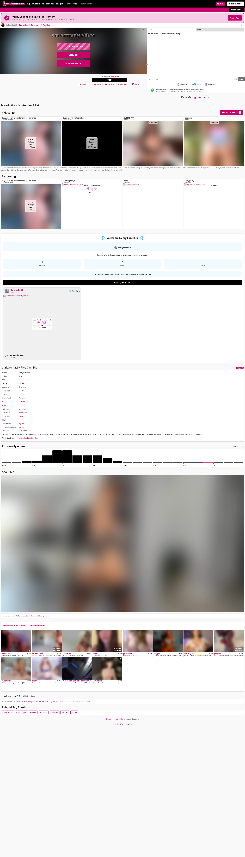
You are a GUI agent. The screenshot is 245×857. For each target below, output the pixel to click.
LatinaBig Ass (21, 712)
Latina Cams (30, 616)
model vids (72, 4)
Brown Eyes (23, 412)
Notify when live (73, 46)
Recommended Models (14, 625)
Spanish (5, 394)
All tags (74, 712)
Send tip (73, 55)
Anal (82, 701)
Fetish (88, 701)
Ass (36, 701)
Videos (26, 25)
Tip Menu (97, 84)
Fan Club (46, 25)
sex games (60, 4)
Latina (64, 701)
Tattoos (21, 427)
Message (110, 84)
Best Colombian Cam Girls (28, 438)
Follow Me (240, 368)
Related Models (37, 625)
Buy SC (137, 84)
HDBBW (33, 712)
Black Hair (22, 409)
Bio (20, 25)
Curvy (21, 416)
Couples (22, 402)
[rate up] (195, 97)
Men (3, 402)
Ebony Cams (44, 616)
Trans (4, 405)
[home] (13, 3)
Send (241, 79)
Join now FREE (235, 4)
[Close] (242, 25)
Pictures (35, 25)
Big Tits (21, 423)
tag (28, 4)
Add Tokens (115, 76)
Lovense (76, 701)
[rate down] (204, 97)
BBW (4, 420)
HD (25, 701)
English (21, 390)
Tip (109, 80)
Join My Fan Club (122, 282)
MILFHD (65, 712)
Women (22, 398)
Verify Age (234, 18)
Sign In (220, 4)
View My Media (73, 63)
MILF (16, 701)
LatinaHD (54, 712)
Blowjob (31, 701)
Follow (84, 84)
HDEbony (43, 712)
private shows (38, 4)
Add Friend (124, 84)
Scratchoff (211, 84)
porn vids (50, 4)
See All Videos (231, 112)
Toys (70, 701)
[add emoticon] (235, 79)
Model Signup (236, 10)
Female (21, 383)
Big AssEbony (7, 712)
